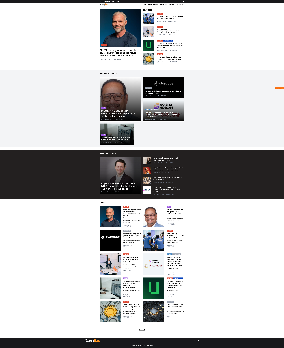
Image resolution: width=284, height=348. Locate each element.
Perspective (163, 4)
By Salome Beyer (105, 192)
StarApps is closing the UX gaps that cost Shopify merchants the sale (163, 92)
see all (142, 330)
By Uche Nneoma (161, 34)
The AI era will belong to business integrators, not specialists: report (169, 58)
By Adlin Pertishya (161, 21)
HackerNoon (170, 316)
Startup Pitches (153, 4)
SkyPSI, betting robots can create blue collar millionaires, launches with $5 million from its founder (118, 53)
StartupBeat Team (128, 225)
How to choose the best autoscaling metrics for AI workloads (175, 307)
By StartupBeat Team (105, 59)
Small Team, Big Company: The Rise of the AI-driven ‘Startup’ (170, 17)
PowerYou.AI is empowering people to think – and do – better (166, 159)
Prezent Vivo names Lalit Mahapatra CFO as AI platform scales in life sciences (118, 113)
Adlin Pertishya (170, 245)
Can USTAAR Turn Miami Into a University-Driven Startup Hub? (168, 31)
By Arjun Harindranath (158, 182)
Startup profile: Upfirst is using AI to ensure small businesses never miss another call (170, 45)
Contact (178, 4)
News (144, 4)
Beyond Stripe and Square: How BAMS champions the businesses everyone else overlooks (119, 186)
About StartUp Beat (105, 1)
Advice (171, 4)
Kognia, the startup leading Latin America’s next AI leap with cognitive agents (166, 189)
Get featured (115, 1)
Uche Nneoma (127, 268)
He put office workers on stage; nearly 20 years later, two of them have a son (168, 169)
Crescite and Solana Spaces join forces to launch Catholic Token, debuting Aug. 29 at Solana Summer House (163, 114)
